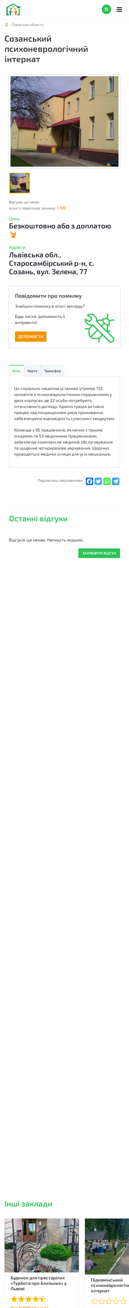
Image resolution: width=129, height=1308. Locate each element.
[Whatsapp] (107, 481)
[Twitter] (98, 481)
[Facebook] (89, 481)
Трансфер (52, 371)
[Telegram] (115, 481)
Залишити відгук (99, 553)
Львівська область (28, 24)
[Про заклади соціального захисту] (12, 233)
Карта (32, 371)
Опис (16, 371)
